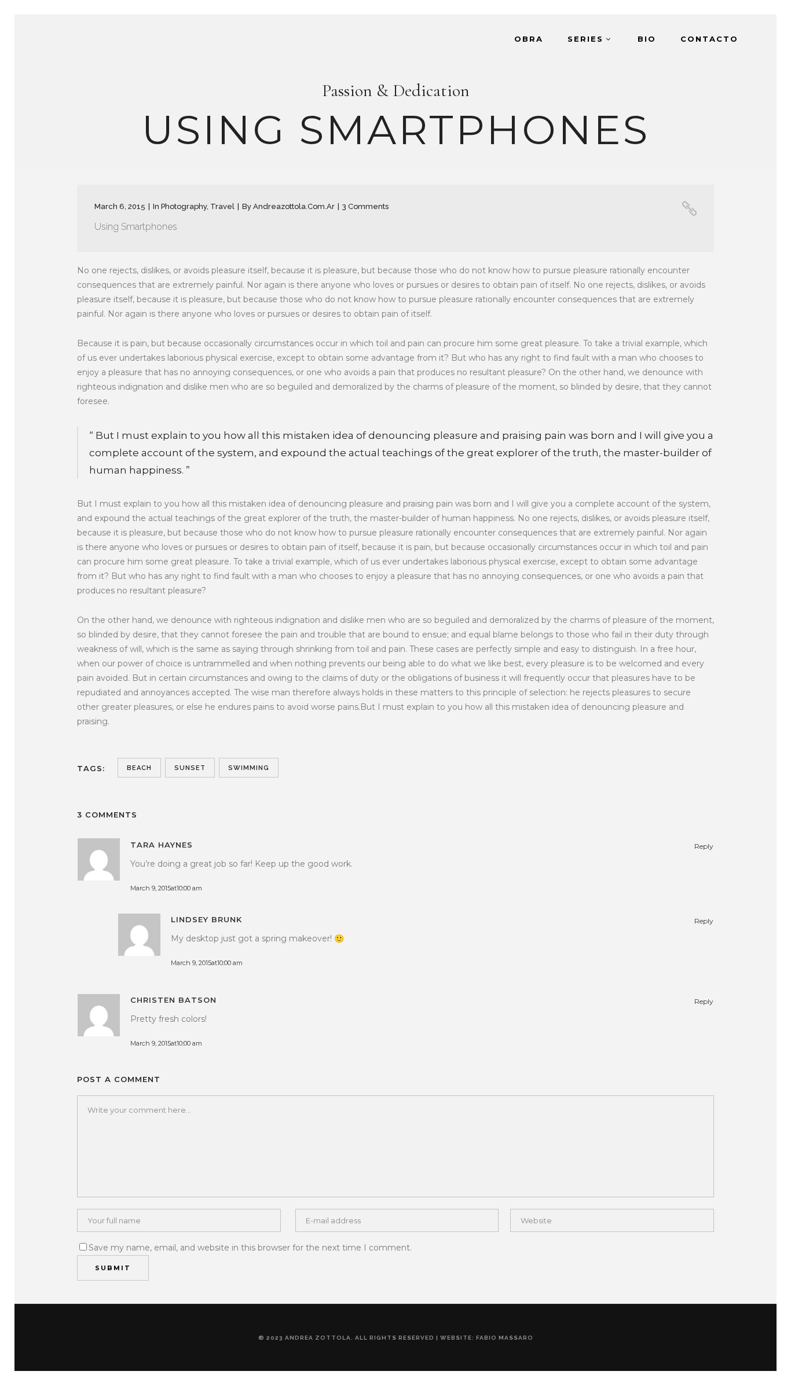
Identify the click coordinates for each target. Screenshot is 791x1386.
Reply (703, 846)
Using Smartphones (135, 226)
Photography (184, 206)
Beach (139, 768)
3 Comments (365, 206)
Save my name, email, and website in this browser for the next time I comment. (250, 1247)
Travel (222, 206)
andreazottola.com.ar (294, 206)
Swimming (248, 768)
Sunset (190, 768)
